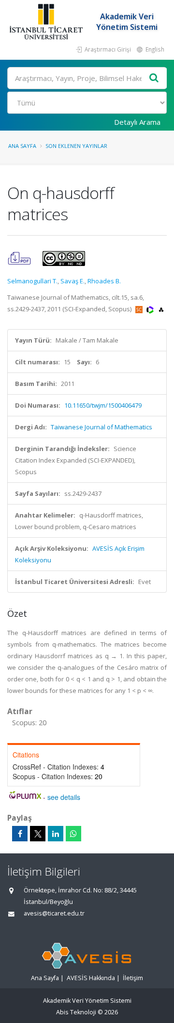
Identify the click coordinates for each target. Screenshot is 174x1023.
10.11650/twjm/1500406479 (103, 405)
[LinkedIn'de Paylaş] (55, 833)
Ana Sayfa (22, 145)
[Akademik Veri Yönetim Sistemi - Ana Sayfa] (47, 21)
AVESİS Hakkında (91, 978)
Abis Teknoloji (76, 1012)
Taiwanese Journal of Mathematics (101, 427)
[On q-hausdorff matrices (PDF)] (20, 257)
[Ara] (154, 78)
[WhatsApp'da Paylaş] (73, 833)
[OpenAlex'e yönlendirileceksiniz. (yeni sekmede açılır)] (161, 309)
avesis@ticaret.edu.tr (54, 913)
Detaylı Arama (137, 122)
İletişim (133, 978)
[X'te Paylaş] (37, 833)
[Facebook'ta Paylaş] (20, 833)
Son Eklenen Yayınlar (76, 145)
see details (63, 797)
